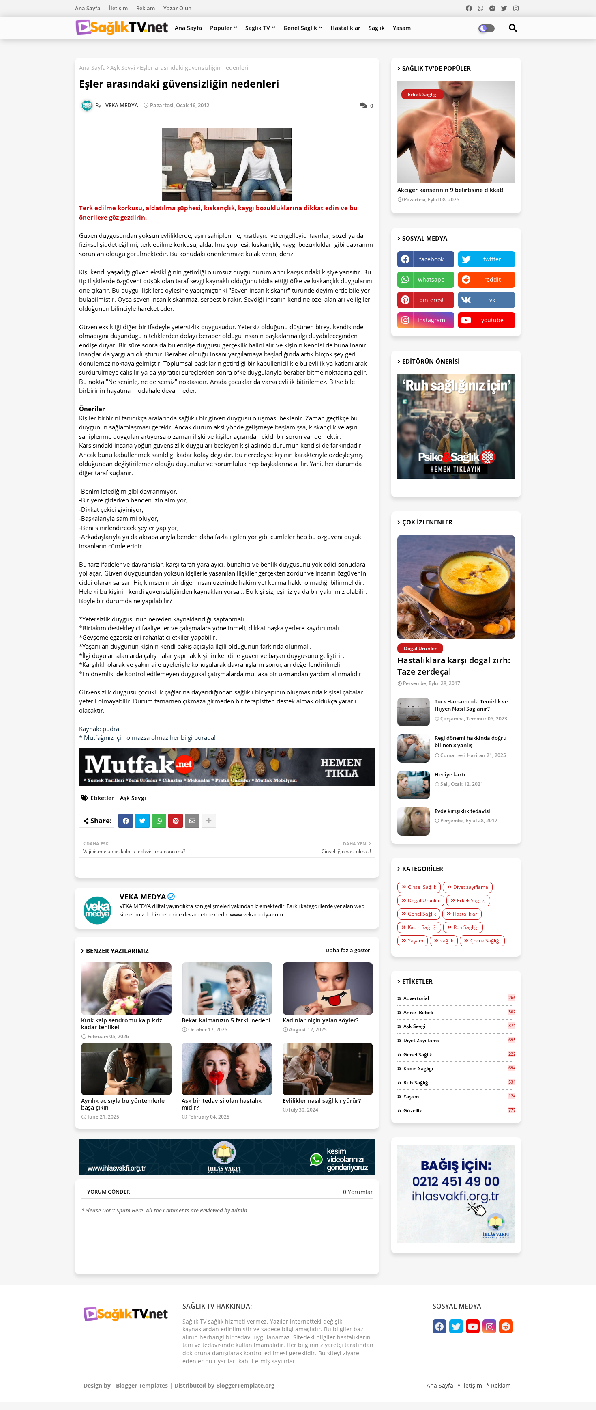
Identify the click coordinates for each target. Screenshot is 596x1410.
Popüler (221, 28)
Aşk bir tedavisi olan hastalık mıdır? (222, 1104)
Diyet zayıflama (470, 887)
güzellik (459, 1110)
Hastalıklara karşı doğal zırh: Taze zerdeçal (453, 666)
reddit (492, 279)
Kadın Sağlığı (422, 927)
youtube (492, 320)
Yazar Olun (177, 8)
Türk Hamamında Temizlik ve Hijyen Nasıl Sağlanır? (471, 705)
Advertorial (459, 998)
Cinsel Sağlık (422, 887)
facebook (431, 259)
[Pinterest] (175, 821)
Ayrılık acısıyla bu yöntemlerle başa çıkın (123, 1104)
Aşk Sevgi (122, 67)
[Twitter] (142, 821)
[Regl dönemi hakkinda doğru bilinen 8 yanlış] (413, 748)
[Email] (192, 821)
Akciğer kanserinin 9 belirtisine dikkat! (450, 190)
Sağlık (377, 28)
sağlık (446, 940)
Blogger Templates (142, 1385)
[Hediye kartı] (413, 785)
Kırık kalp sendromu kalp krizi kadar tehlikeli (122, 1024)
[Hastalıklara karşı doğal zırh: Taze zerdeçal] (456, 587)
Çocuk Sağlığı (485, 940)
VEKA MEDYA (143, 896)
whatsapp (431, 279)
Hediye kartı (450, 774)
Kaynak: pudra (99, 728)
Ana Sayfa (88, 8)
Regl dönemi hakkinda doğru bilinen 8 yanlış (470, 741)
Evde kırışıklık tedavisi (462, 811)
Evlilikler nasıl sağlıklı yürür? (322, 1100)
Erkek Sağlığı (471, 900)
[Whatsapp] (159, 821)
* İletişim (469, 1385)
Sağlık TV (257, 28)
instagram (431, 320)
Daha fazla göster (348, 950)
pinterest (431, 300)
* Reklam (498, 1385)
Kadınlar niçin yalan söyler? (320, 1020)
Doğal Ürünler (424, 900)
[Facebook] (125, 821)
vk (492, 300)
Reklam (146, 8)
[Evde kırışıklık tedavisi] (413, 821)
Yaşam (402, 28)
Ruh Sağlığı (466, 927)
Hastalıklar (345, 28)
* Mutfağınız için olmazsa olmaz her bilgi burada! (147, 737)
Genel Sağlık (300, 28)
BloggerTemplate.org (245, 1385)
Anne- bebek (459, 1012)
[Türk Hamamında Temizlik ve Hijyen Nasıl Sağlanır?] (413, 712)
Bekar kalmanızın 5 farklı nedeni (226, 1020)
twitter (492, 259)
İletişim (119, 8)
